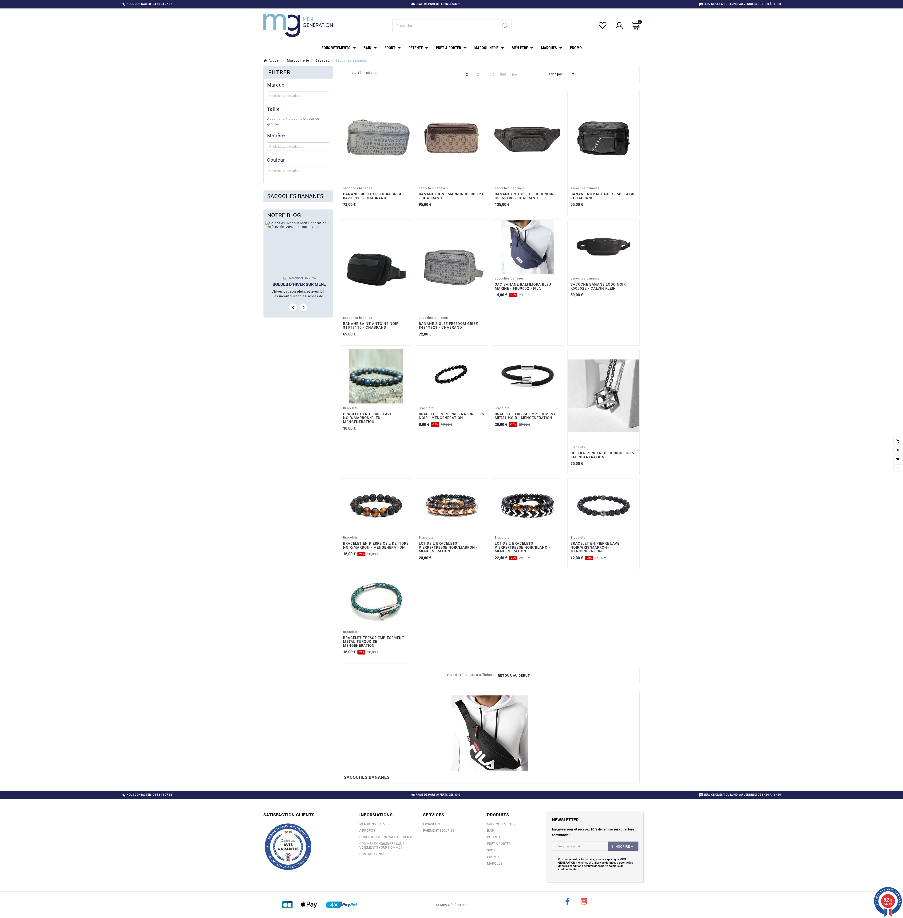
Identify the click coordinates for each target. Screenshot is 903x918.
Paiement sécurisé (438, 830)
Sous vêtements (501, 824)
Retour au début (514, 675)
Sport (492, 850)
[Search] (505, 25)
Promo (493, 857)
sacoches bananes (295, 196)
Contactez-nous (373, 854)
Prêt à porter (499, 844)
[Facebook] (567, 901)
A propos (367, 830)
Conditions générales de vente (386, 837)
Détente (494, 837)
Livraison (431, 824)
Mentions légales (374, 824)
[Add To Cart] (377, 178)
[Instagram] (583, 901)
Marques (494, 863)
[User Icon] (620, 25)
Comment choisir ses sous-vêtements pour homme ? (382, 845)
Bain (491, 830)
